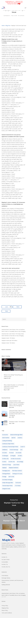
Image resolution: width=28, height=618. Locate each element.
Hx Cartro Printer (5, 559)
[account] (19, 8)
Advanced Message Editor (16, 434)
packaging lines (6, 470)
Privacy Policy (5, 605)
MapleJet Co (7, 15)
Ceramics (20, 437)
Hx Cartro (4, 452)
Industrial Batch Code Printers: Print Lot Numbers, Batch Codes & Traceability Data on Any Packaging (13, 330)
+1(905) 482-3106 (9, 2)
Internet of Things (6, 464)
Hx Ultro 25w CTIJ (6, 566)
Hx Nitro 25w (5, 458)
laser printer (16, 464)
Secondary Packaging (7, 479)
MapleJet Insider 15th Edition (8, 343)
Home (3, 25)
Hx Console (18, 452)
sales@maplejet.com (9, 1)
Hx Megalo (13, 455)
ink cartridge (20, 461)
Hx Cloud (11, 452)
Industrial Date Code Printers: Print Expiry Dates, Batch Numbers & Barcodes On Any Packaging (13, 334)
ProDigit (4, 476)
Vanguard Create (6, 488)
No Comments (21, 15)
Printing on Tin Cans (17, 473)
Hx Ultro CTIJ (5, 564)
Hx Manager (5, 455)
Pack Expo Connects (17, 470)
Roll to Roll (11, 476)
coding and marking (7, 440)
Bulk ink (13, 437)
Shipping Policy (5, 608)
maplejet (4, 467)
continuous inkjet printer (8, 443)
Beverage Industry (6, 578)
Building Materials (6, 584)
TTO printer (17, 485)
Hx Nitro (20, 455)
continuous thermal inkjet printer (10, 446)
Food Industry (5, 575)
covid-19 (23, 446)
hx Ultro (4, 461)
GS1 (21, 449)
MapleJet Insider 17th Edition (8, 338)
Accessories (5, 434)
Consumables (5, 562)
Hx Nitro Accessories (16, 458)
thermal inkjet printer (7, 485)
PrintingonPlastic (6, 473)
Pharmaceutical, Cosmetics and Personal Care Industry (12, 581)
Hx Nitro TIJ (4, 557)
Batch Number (5, 437)
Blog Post (8, 25)
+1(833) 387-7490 (18, 1)
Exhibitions (4, 449)
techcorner (18, 482)
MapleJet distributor (13, 467)
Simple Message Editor (7, 482)
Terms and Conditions (7, 613)
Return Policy (5, 610)
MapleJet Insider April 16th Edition (9, 340)
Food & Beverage (14, 449)
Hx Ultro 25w (12, 461)
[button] (25, 8)
